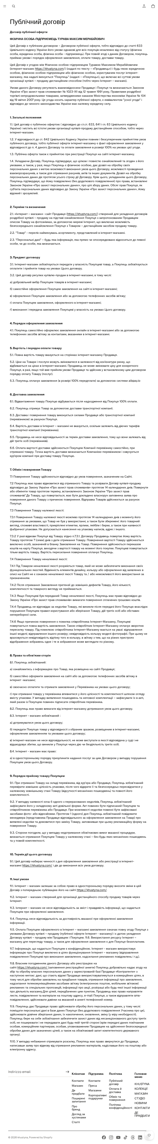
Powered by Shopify (40, 1137)
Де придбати (78, 1091)
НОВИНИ (141, 1103)
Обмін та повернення (117, 1098)
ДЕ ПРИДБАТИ (142, 1114)
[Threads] (132, 1137)
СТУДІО (140, 1098)
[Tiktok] (125, 1137)
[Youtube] (118, 1137)
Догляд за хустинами (79, 1115)
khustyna (22, 1137)
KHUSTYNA (142, 1084)
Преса (92, 1085)
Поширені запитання (79, 1099)
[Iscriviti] (67, 1072)
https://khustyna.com (49, 68)
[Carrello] (153, 6)
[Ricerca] (13, 6)
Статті (76, 1122)
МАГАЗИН (141, 1093)
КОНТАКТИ (142, 1108)
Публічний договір (116, 1082)
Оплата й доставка (115, 1090)
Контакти (78, 1081)
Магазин (77, 1085)
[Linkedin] (140, 1137)
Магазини (94, 1090)
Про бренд (76, 1107)
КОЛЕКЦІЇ (141, 1089)
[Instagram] (111, 1137)
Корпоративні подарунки (97, 1096)
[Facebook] (103, 1137)
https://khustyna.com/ (82, 214)
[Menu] (4, 6)
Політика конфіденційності (120, 1106)
